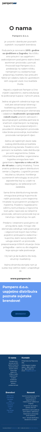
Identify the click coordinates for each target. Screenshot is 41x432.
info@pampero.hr (30, 370)
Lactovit (10, 406)
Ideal (10, 401)
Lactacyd (10, 405)
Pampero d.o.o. (15, 428)
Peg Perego (10, 410)
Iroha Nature (10, 403)
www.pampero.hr (20, 278)
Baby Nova (10, 396)
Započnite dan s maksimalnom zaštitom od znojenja (31, 401)
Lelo (10, 408)
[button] (38, 4)
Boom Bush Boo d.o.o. (33, 428)
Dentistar (10, 399)
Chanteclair (10, 397)
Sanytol (10, 412)
